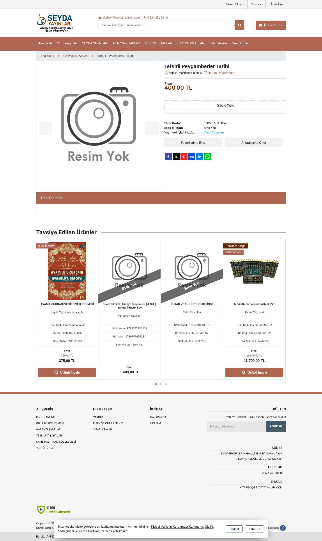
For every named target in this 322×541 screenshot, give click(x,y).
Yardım (98, 417)
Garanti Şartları (48, 429)
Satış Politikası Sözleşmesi (56, 441)
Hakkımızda (158, 417)
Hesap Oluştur (235, 4)
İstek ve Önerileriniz (108, 423)
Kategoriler (70, 43)
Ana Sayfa (45, 43)
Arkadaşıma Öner (253, 142)
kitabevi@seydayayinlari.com (261, 487)
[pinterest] (184, 156)
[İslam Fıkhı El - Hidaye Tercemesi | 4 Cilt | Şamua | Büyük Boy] (129, 271)
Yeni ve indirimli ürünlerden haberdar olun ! (256, 417)
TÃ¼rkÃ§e (276, 4)
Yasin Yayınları (214, 132)
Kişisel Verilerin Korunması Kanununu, (177, 526)
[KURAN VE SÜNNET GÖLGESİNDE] (192, 271)
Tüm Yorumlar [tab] (51, 198)
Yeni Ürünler (45, 447)
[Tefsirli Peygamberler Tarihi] (98, 126)
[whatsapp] (207, 156)
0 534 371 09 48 (272, 472)
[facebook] (168, 156)
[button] (155, 384)
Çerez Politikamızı (91, 531)
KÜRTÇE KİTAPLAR (190, 43)
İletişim (155, 423)
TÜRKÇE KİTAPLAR (158, 43)
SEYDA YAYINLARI (95, 43)
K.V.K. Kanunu (45, 417)
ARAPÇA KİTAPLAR (126, 43)
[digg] (191, 156)
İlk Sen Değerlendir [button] (221, 72)
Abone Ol (276, 426)
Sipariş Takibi (102, 429)
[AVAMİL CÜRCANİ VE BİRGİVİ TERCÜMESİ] (67, 271)
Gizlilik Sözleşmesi (50, 423)
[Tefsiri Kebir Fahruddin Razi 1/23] (254, 271)
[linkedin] (199, 156)
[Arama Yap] (239, 25)
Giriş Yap (256, 4)
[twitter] (176, 156)
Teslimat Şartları (49, 435)
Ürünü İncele (69, 372)
